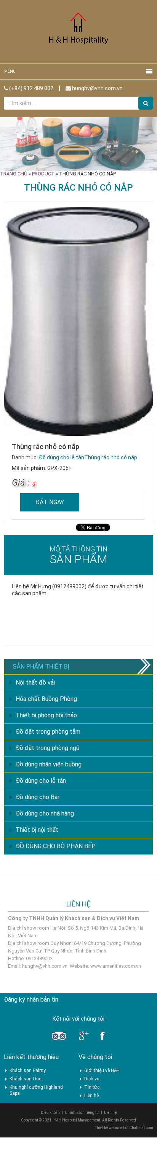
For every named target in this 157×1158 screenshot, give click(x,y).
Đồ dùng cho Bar (37, 797)
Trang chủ (13, 174)
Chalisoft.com (141, 1128)
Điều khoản (50, 1112)
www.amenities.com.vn (115, 966)
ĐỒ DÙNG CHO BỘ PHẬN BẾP (56, 846)
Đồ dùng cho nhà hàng (45, 813)
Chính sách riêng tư (82, 1112)
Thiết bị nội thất (37, 829)
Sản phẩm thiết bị (41, 666)
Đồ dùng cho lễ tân (61, 457)
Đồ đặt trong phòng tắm (48, 731)
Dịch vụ (91, 1079)
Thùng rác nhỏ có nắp (110, 457)
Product (43, 174)
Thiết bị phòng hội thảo (46, 715)
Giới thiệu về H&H (102, 1070)
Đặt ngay (49, 502)
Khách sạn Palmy (28, 1070)
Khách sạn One (25, 1079)
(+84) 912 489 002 (30, 88)
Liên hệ (91, 1095)
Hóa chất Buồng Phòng (46, 698)
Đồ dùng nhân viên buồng (49, 764)
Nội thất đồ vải (35, 682)
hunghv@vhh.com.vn (97, 88)
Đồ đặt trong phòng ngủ (47, 748)
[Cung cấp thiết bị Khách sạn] (78, 31)
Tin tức (91, 1087)
